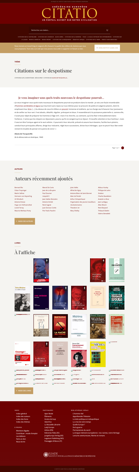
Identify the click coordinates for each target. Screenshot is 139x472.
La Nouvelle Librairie (52, 424)
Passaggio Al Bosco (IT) (53, 441)
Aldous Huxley (103, 187)
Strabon (101, 193)
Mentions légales (22, 431)
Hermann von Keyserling (23, 196)
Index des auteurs (25, 221)
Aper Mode (48, 414)
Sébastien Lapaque (79, 39)
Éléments (48, 416)
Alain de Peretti (75, 196)
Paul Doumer (47, 193)
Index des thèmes (23, 422)
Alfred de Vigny (75, 190)
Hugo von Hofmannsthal (23, 205)
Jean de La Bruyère (49, 190)
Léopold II (45, 196)
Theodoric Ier (75, 208)
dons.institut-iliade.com (108, 48)
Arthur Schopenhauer (77, 199)
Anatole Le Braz (103, 199)
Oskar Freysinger (20, 190)
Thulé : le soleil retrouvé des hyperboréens (97, 37)
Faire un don (21, 439)
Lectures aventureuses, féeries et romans (89, 435)
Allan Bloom (102, 205)
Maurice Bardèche (34, 39)
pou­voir (65, 109)
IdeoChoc (48, 422)
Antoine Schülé (47, 202)
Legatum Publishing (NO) (54, 438)
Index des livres (24, 391)
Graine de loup (50, 419)
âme (30, 109)
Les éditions (20, 436)
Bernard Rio (19, 187)
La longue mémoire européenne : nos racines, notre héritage (96, 433)
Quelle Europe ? (79, 424)
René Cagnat (46, 205)
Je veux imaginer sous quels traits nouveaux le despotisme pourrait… (61, 97)
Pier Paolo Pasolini (48, 211)
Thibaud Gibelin (103, 211)
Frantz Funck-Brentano (109, 39)
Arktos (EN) (48, 430)
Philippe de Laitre (104, 190)
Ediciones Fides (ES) (51, 433)
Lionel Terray (19, 208)
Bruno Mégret (46, 39)
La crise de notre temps (82, 422)
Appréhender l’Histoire (81, 416)
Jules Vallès (74, 187)
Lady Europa (49, 427)
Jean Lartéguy (103, 202)
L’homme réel (78, 414)
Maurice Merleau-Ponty (23, 211)
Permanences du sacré (81, 430)
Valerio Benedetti (104, 213)
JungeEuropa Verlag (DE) (53, 435)
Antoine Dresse (20, 202)
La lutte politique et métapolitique (86, 419)
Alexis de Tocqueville (59, 78)
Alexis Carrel (59, 37)
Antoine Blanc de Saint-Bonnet (81, 193)
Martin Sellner (19, 193)
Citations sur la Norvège (73, 37)
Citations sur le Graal (93, 39)
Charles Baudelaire (104, 196)
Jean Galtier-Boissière (49, 199)
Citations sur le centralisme (27, 37)
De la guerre (77, 427)
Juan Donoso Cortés (49, 208)
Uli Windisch (19, 199)
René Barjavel (103, 208)
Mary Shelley (74, 211)
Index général (21, 414)
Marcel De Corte (48, 187)
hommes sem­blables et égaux (28, 106)
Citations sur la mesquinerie (62, 39)
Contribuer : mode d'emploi (26, 433)
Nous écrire (20, 442)
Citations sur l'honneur (46, 37)
